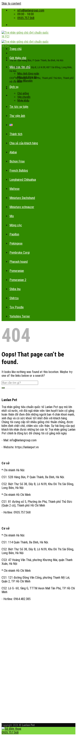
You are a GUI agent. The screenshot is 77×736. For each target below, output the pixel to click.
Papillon (14, 234)
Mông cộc (15, 225)
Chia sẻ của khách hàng (23, 143)
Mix (11, 216)
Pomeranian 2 (17, 280)
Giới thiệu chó (17, 58)
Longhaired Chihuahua (22, 180)
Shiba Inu (15, 289)
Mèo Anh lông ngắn (28, 73)
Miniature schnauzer (21, 207)
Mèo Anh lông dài (27, 77)
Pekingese (16, 243)
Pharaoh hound (18, 262)
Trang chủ (15, 49)
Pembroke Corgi (19, 252)
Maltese (14, 189)
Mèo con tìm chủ (19, 67)
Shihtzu (14, 298)
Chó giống (23, 93)
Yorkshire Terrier (19, 316)
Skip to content (11, 3)
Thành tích (15, 134)
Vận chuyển (23, 97)
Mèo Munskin (25, 80)
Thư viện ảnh (17, 116)
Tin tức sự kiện (18, 107)
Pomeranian (16, 271)
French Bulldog (18, 170)
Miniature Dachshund (22, 198)
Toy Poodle (16, 307)
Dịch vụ (13, 87)
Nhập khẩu (23, 100)
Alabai (13, 152)
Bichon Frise (17, 161)
